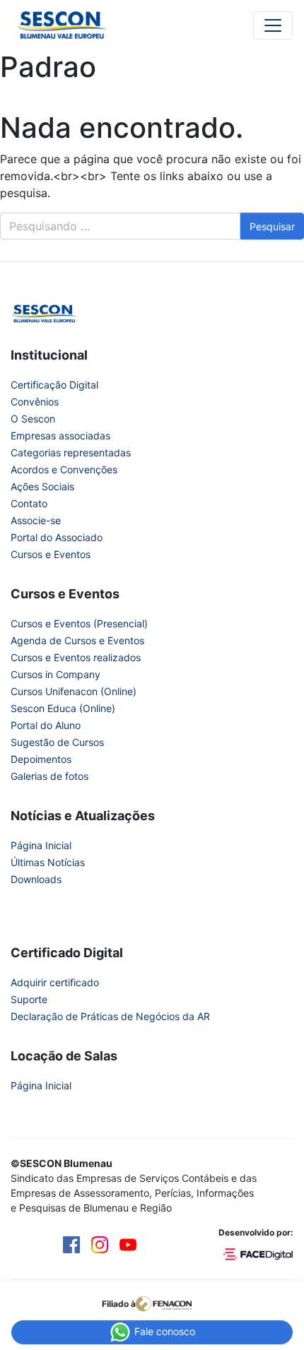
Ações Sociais (42, 486)
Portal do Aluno (46, 725)
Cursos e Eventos (50, 554)
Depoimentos (41, 759)
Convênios (35, 402)
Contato (29, 503)
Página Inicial (41, 845)
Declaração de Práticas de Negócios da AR (110, 1016)
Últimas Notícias (48, 862)
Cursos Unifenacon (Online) (73, 691)
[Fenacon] (169, 1303)
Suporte (29, 999)
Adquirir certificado (55, 982)
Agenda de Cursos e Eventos (77, 640)
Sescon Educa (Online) (63, 708)
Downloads (36, 879)
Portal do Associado (57, 537)
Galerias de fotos (49, 776)
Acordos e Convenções (64, 469)
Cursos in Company (55, 674)
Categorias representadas (71, 452)
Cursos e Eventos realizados (76, 657)
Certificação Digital (54, 385)
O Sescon (33, 419)
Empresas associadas (60, 436)
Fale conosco (163, 1331)
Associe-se (36, 520)
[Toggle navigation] (273, 25)
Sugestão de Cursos (57, 742)
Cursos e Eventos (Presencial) (79, 623)
